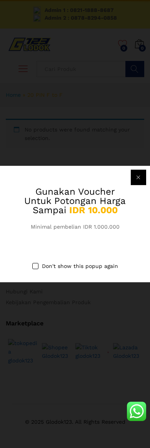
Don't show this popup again (80, 266)
